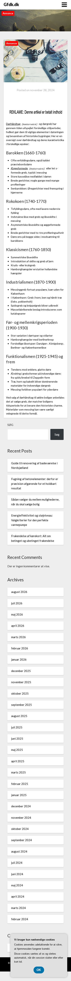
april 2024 (17, 896)
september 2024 (21, 840)
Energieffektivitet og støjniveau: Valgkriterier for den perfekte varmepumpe (32, 520)
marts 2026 (18, 637)
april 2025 (17, 761)
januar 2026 (19, 659)
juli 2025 (16, 727)
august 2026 (19, 592)
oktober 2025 (20, 693)
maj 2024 (17, 885)
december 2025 (21, 671)
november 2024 (21, 817)
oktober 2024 (20, 828)
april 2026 (17, 625)
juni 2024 (17, 874)
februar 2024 (19, 919)
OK (39, 969)
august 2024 (19, 851)
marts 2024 (18, 908)
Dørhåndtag (13, 123)
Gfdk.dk (11, 4)
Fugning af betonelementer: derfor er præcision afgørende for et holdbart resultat (34, 483)
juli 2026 (16, 603)
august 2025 (19, 716)
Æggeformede (19, 168)
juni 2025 (17, 738)
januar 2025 (19, 795)
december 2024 (21, 806)
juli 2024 (16, 862)
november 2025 (21, 682)
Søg (10, 424)
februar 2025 (19, 783)
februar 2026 (19, 648)
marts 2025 (18, 772)
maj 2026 (17, 614)
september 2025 (21, 704)
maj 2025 (17, 749)
